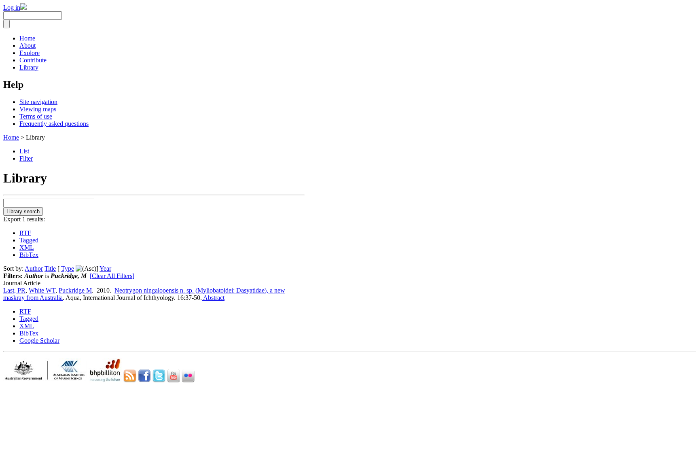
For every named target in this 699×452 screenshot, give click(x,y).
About (27, 45)
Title (50, 268)
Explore (29, 52)
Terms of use (35, 116)
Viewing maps (37, 109)
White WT (42, 290)
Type (67, 268)
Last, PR (14, 290)
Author (34, 268)
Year (105, 268)
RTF (25, 232)
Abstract (213, 297)
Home (27, 38)
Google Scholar (39, 340)
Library (28, 67)
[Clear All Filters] (112, 275)
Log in (11, 7)
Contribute (33, 60)
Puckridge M (75, 290)
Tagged (28, 240)
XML (26, 247)
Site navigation (38, 101)
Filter (26, 158)
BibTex (28, 254)
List (24, 151)
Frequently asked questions (54, 123)
